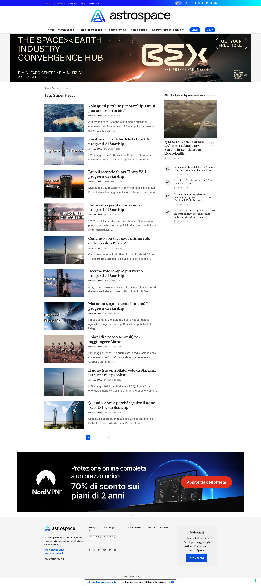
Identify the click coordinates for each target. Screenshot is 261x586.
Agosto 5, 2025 (113, 280)
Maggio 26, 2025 (113, 412)
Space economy (117, 29)
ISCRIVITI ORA (196, 558)
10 (107, 437)
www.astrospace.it (53, 553)
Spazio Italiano (139, 29)
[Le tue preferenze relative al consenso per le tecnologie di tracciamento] (256, 581)
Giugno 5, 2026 (113, 148)
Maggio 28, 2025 (113, 380)
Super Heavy (62, 88)
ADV (97, 3)
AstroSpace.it (49, 3)
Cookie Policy (109, 537)
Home (51, 29)
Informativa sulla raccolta (101, 582)
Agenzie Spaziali (66, 29)
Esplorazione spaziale (92, 29)
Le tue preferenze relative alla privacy (143, 582)
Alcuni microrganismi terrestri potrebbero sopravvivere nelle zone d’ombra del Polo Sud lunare (193, 197)
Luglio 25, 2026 (113, 115)
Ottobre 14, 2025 (114, 248)
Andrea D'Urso (96, 115)
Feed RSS (151, 527)
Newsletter (163, 527)
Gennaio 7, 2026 (113, 214)
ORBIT (195, 29)
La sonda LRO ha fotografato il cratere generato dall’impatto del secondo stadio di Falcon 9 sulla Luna (194, 213)
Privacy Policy (95, 537)
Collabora (61, 3)
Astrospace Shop (87, 3)
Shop (210, 29)
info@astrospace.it (54, 549)
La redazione (72, 3)
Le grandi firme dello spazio (167, 29)
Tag (53, 88)
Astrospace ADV (96, 527)
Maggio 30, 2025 (113, 346)
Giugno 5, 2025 (113, 313)
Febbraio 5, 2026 (114, 181)
